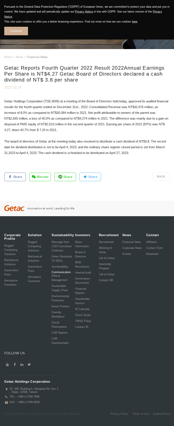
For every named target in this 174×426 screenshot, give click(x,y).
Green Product (60, 306)
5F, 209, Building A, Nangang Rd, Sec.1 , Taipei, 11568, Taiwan (34, 390)
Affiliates (151, 242)
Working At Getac (105, 250)
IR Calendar (82, 309)
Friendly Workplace (58, 314)
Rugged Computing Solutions (10, 250)
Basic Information (82, 244)
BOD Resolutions (82, 264)
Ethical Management (59, 278)
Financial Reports (80, 291)
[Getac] (14, 208)
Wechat (43, 177)
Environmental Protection (60, 298)
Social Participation (59, 324)
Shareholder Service (82, 301)
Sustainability (60, 266)
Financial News (131, 242)
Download (152, 253)
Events (126, 253)
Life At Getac (107, 258)
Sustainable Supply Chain (60, 288)
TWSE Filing (83, 321)
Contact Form (154, 248)
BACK (161, 176)
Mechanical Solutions (11, 262)
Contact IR (81, 327)
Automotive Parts (11, 272)
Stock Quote (83, 315)
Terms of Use (140, 413)
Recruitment (106, 242)
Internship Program (105, 266)
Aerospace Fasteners (10, 282)
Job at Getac (107, 274)
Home (8, 57)
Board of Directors (80, 254)
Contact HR (106, 280)
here (134, 21)
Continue (16, 30)
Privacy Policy (119, 413)
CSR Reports (60, 332)
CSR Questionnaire (60, 340)
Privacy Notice (84, 11)
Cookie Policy (161, 413)
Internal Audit (83, 272)
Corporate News (132, 248)
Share (17, 177)
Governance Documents (82, 280)
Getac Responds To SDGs (62, 258)
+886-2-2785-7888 (28, 396)
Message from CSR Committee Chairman (62, 246)
